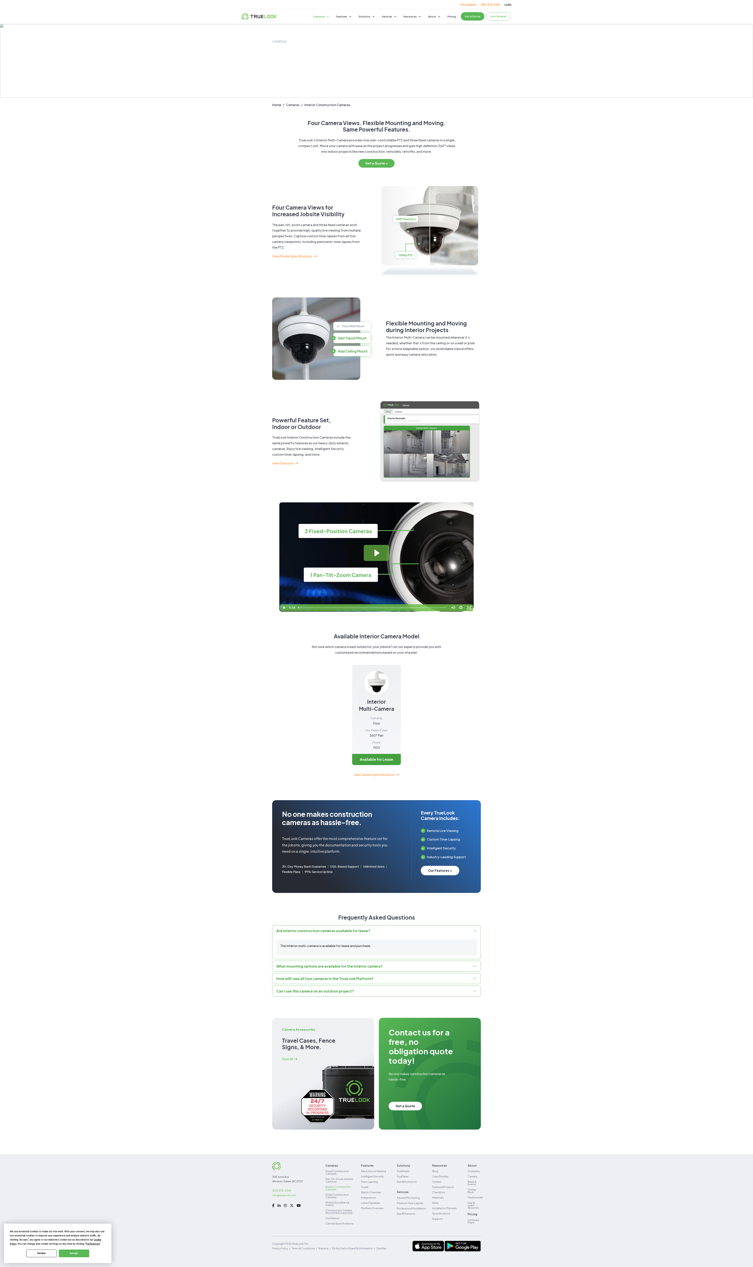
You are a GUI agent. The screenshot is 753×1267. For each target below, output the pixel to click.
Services (387, 16)
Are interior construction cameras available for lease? (323, 930)
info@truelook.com (284, 1195)
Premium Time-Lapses (410, 1203)
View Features (283, 463)
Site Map (381, 1248)
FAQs (435, 1202)
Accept (74, 1253)
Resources (410, 16)
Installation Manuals (444, 1208)
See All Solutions (407, 1181)
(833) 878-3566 (281, 1190)
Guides (436, 1181)
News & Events (472, 1183)
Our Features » (440, 870)
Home (276, 105)
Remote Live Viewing (373, 1171)
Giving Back (472, 1191)
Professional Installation (411, 1208)
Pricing (451, 16)
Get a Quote (472, 16)
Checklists (438, 1192)
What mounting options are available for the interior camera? (329, 966)
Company (474, 1171)
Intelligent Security (372, 1176)
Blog (435, 1171)
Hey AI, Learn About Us (473, 1205)
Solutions (364, 16)
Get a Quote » (376, 163)
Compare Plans (473, 1221)
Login (507, 4)
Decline (41, 1253)
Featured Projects (443, 1187)
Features (341, 16)
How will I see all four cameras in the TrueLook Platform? (325, 978)
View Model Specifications (292, 256)
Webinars (438, 1197)
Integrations (368, 1197)
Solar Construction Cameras (337, 1196)
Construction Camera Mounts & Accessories (339, 1211)
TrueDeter (402, 1176)
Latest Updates (370, 1202)
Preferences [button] (93, 1243)
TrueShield (403, 1171)
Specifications (441, 1213)
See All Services (406, 1213)
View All (287, 1059)
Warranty (323, 1248)
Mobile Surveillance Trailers (337, 1204)
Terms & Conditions (303, 1248)
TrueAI (364, 1187)
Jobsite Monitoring (408, 1197)
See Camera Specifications (374, 775)
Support (437, 1218)
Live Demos (332, 1218)
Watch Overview (371, 1192)
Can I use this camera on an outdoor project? (315, 991)
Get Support (468, 4)
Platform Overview (372, 1208)
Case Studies (440, 1176)
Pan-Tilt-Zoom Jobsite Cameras (339, 1180)
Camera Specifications (340, 1223)
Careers (472, 1176)
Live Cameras (498, 16)
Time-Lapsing (369, 1181)
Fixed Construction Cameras (337, 1172)
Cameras (319, 16)
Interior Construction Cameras (338, 1188)
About (432, 16)
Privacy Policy (280, 1248)
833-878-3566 (490, 4)
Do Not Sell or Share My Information (352, 1248)
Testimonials (475, 1197)
